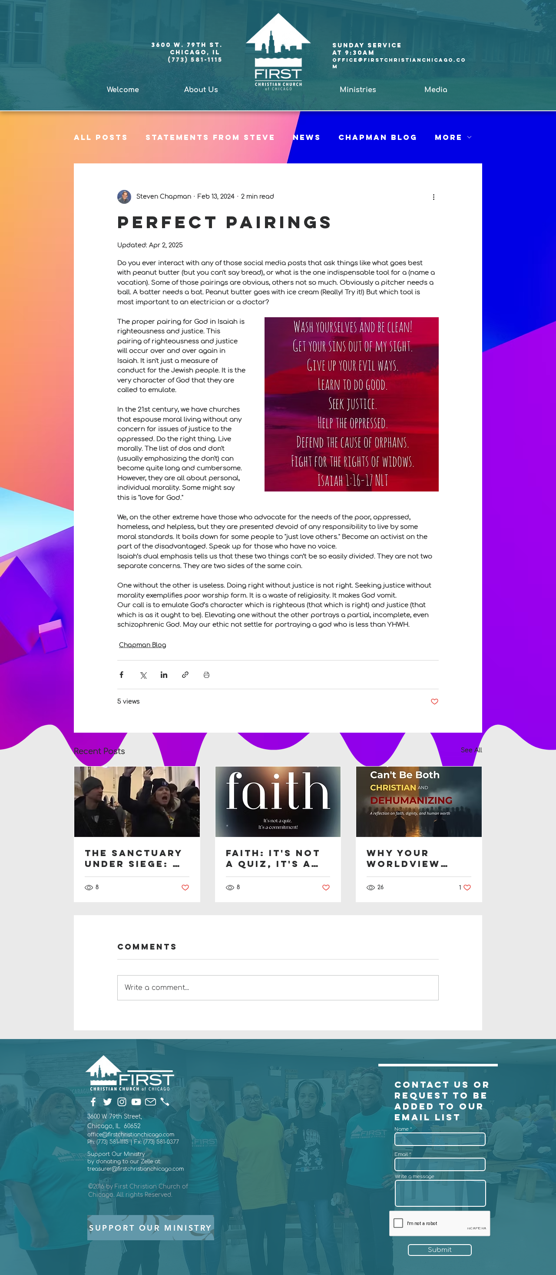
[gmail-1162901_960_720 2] (150, 1102)
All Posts (101, 137)
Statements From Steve (210, 137)
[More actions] (433, 197)
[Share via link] (185, 675)
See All (471, 750)
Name (401, 1129)
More (449, 137)
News (307, 137)
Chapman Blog (377, 137)
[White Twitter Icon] (107, 1102)
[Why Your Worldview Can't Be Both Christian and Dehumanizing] (419, 802)
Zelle (148, 1162)
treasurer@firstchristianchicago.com (135, 1169)
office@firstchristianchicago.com (130, 1135)
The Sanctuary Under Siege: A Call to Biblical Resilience (134, 858)
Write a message (414, 1176)
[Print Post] (206, 675)
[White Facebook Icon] (93, 1102)
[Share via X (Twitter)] (143, 675)
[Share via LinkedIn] (164, 675)
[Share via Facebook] (121, 675)
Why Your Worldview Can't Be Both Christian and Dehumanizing (413, 858)
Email (401, 1154)
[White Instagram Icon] (122, 1102)
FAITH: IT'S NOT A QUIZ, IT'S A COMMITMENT (273, 858)
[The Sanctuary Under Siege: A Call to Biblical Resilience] (137, 802)
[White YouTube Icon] (136, 1102)
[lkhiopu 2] (165, 1102)
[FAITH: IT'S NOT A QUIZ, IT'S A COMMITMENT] (278, 802)
